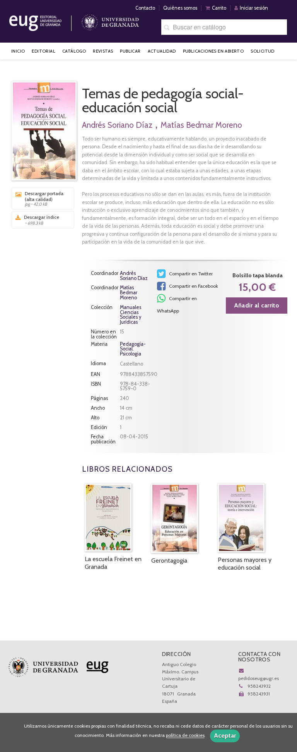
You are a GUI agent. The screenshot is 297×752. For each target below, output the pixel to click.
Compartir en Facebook (193, 286)
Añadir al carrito (257, 305)
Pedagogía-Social (133, 346)
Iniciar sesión (254, 8)
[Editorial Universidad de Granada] (45, 20)
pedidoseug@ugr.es (258, 678)
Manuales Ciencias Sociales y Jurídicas (130, 315)
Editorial (43, 51)
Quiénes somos (180, 8)
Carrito (219, 8)
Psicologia (130, 354)
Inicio (18, 51)
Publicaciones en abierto (213, 51)
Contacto (145, 8)
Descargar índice (41, 220)
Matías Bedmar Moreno (201, 125)
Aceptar (225, 735)
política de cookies (185, 735)
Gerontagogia (169, 560)
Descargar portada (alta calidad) (44, 199)
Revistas (103, 51)
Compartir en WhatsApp (177, 300)
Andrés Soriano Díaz (117, 125)
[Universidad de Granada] (110, 20)
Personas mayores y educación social (244, 563)
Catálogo (74, 51)
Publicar (130, 51)
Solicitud (263, 51)
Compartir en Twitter (190, 273)
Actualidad (162, 51)
